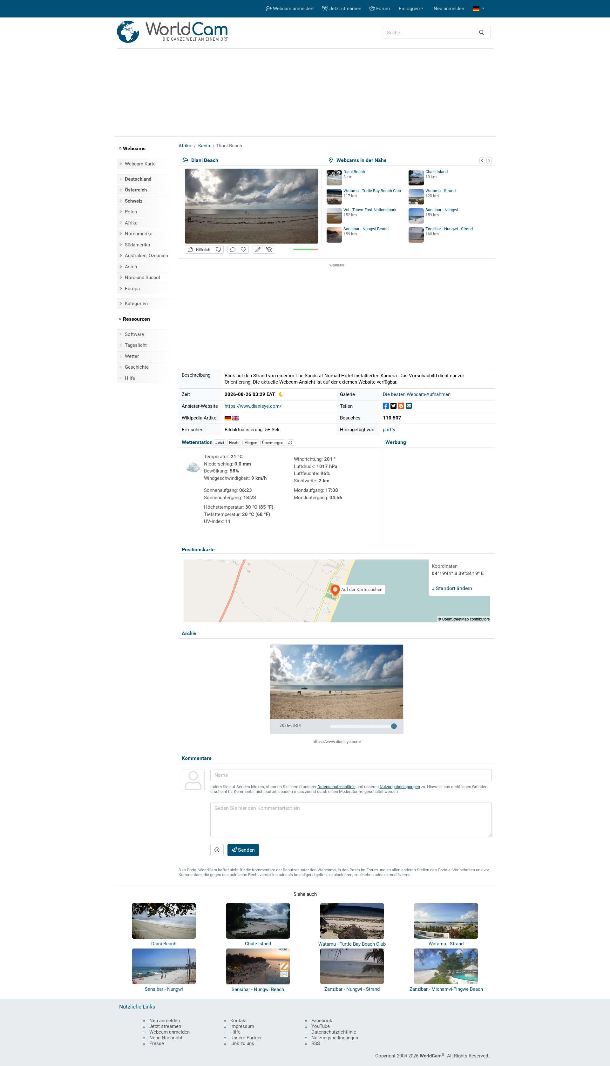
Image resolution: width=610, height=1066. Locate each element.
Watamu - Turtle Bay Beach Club (372, 190)
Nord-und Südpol (142, 277)
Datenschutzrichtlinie (336, 786)
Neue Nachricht (165, 1038)
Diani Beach (354, 171)
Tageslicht (136, 345)
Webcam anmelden (169, 1032)
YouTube (320, 1026)
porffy (389, 429)
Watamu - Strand (440, 190)
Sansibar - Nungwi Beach (366, 228)
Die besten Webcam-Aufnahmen (417, 394)
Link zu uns (242, 1043)
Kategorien (136, 303)
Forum (382, 8)
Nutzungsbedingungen (400, 786)
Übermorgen (272, 442)
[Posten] (386, 406)
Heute (234, 442)
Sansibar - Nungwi (441, 209)
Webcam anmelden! (293, 8)
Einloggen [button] (409, 8)
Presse (156, 1043)
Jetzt (219, 442)
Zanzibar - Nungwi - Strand (449, 228)
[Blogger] (401, 406)
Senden (246, 850)
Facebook (321, 1020)
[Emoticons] (217, 850)
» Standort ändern (452, 588)
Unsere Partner (246, 1038)
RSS (315, 1043)
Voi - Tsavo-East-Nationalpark (369, 209)
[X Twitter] (393, 406)
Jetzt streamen (344, 8)
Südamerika (137, 245)
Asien (131, 267)
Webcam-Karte (140, 164)
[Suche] (481, 33)
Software (134, 334)
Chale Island (436, 171)
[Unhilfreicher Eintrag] (218, 249)
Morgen (250, 442)
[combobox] (437, 33)
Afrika (131, 223)
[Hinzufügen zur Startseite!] (243, 249)
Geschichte (137, 367)
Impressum (242, 1026)
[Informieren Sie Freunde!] (409, 406)
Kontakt (238, 1020)
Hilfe (130, 378)
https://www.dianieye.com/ (253, 406)
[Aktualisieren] (290, 442)
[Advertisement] (305, 91)
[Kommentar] (232, 249)
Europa (132, 289)
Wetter (132, 356)
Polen (131, 212)
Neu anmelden (449, 8)
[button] (478, 9)
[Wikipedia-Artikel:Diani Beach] (228, 418)
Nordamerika (138, 234)
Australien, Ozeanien (146, 255)
